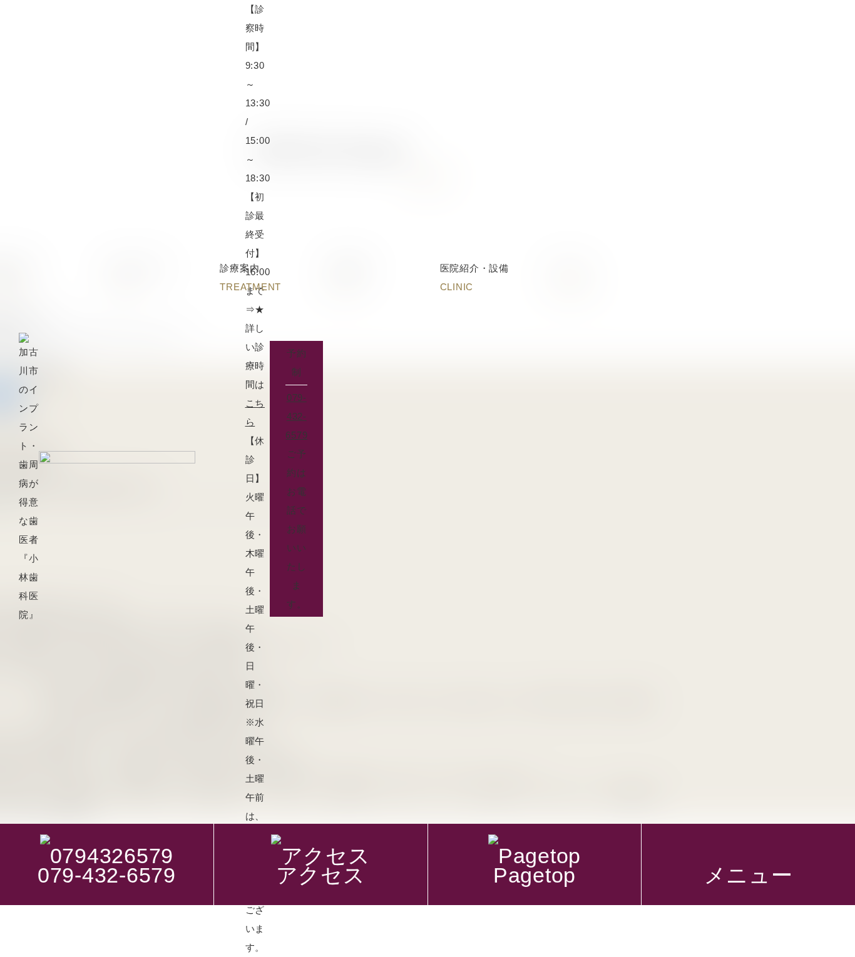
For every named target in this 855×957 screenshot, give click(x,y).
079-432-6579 (296, 416)
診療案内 (250, 277)
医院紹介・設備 (474, 277)
